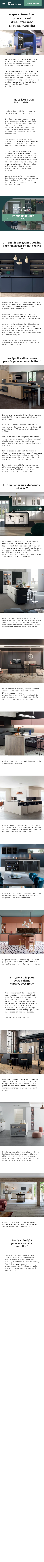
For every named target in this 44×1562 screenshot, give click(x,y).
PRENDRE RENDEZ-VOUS (23, 217)
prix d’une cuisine (15, 1255)
